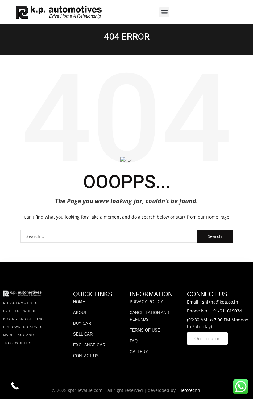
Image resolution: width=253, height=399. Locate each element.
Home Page (217, 217)
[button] (164, 12)
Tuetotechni (189, 390)
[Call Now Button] (14, 385)
